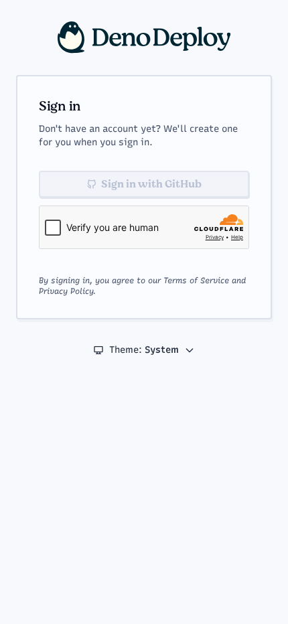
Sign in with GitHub (151, 184)
